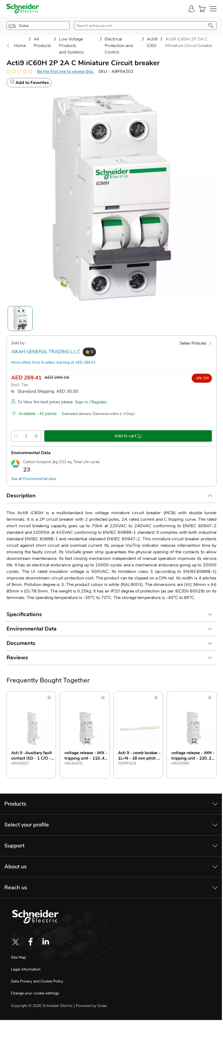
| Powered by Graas (90, 1005)
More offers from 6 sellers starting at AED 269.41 (53, 362)
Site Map (18, 957)
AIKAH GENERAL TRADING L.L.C (45, 352)
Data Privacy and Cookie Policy (37, 981)
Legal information (26, 969)
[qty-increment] (36, 436)
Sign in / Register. (91, 402)
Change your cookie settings (35, 993)
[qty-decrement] (16, 436)
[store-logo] (23, 8)
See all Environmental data (33, 478)
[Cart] (202, 8)
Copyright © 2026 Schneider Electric (42, 1005)
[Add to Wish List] (49, 697)
